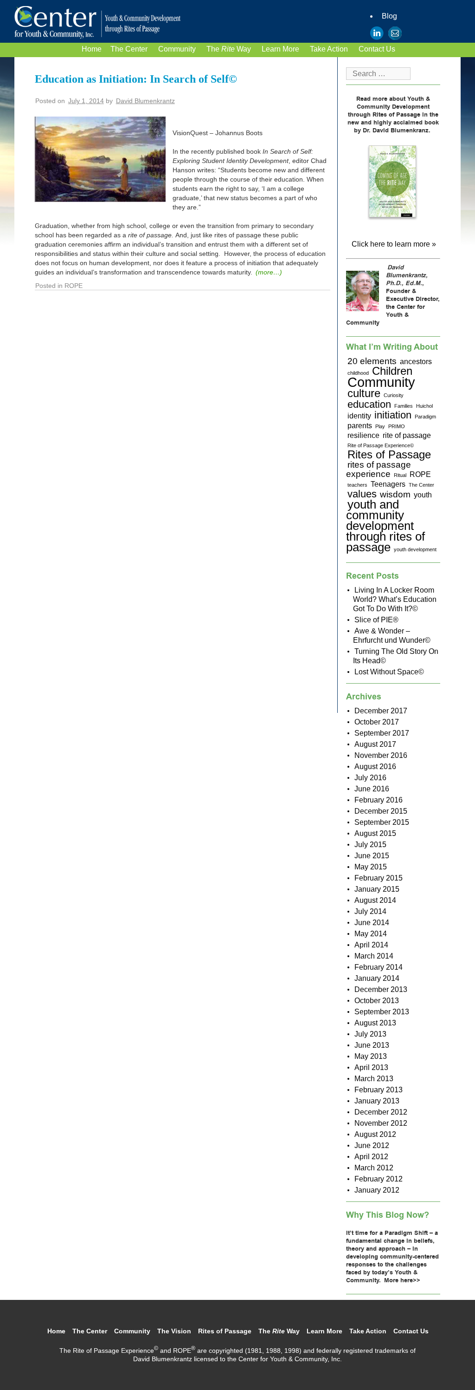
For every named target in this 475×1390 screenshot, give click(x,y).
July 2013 (370, 1034)
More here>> (402, 1280)
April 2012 (371, 1157)
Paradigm (425, 416)
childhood (358, 373)
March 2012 (373, 1168)
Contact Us (377, 49)
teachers (357, 485)
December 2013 (380, 989)
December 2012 (380, 1112)
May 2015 (370, 867)
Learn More (280, 49)
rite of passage (407, 435)
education (369, 404)
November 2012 (380, 1123)
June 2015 (371, 856)
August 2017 (375, 744)
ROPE (420, 474)
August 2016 (375, 766)
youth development (415, 549)
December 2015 (380, 811)
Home (92, 49)
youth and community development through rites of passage (385, 525)
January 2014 (376, 978)
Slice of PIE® (376, 620)
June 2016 (371, 789)
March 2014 (373, 956)
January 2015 (376, 889)
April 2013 (371, 1067)
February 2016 (378, 800)
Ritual (400, 475)
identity (359, 416)
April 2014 (371, 945)
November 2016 (380, 755)
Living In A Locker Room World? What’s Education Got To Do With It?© (394, 599)
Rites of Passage (389, 454)
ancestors (416, 361)
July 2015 (370, 844)
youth (423, 495)
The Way (228, 49)
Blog (389, 16)
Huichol (424, 406)
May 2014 (370, 934)
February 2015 (378, 878)
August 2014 (375, 900)
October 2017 (376, 722)
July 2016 (370, 778)
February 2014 (378, 967)
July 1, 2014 (86, 100)
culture (363, 393)
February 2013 (378, 1090)
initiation (392, 415)
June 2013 (371, 1045)
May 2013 (370, 1056)
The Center (129, 49)
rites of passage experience (378, 469)
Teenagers (388, 484)
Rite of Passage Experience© (380, 445)
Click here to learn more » (394, 244)
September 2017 (381, 733)
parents (359, 426)
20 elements (372, 361)
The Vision (174, 1331)
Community (177, 49)
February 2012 (378, 1179)
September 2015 (381, 822)
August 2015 (375, 833)
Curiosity (394, 395)
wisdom (395, 494)
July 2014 (370, 911)
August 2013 (375, 1023)
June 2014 (371, 923)
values (362, 494)
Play (380, 426)
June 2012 (371, 1145)
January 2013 (376, 1101)
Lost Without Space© (389, 672)
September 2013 (381, 1012)
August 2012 (375, 1134)
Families (403, 406)
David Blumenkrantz (145, 100)
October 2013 (376, 1001)
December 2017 (380, 711)
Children (392, 371)
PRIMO (396, 426)
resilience (363, 435)
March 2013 (373, 1079)
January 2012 (376, 1190)
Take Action (329, 49)
